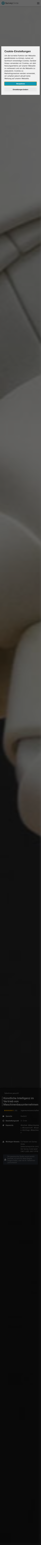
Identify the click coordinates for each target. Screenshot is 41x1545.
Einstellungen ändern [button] (20, 89)
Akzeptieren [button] (20, 84)
